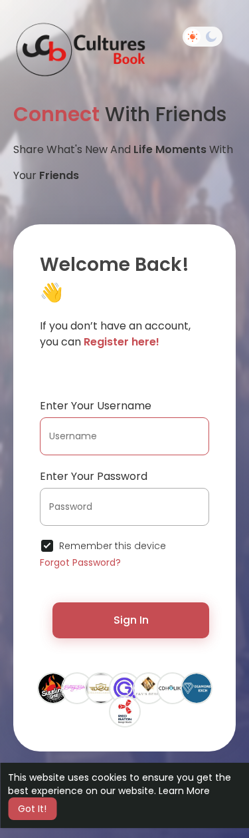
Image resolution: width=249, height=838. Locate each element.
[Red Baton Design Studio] (124, 711)
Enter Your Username (95, 405)
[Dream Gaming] (101, 687)
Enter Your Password (93, 476)
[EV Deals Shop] (148, 687)
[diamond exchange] (196, 687)
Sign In (131, 620)
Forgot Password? (80, 562)
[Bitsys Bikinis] (77, 687)
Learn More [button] (184, 790)
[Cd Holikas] (172, 687)
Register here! (121, 341)
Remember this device (112, 545)
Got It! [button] (32, 808)
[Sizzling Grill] (53, 687)
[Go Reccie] (124, 687)
